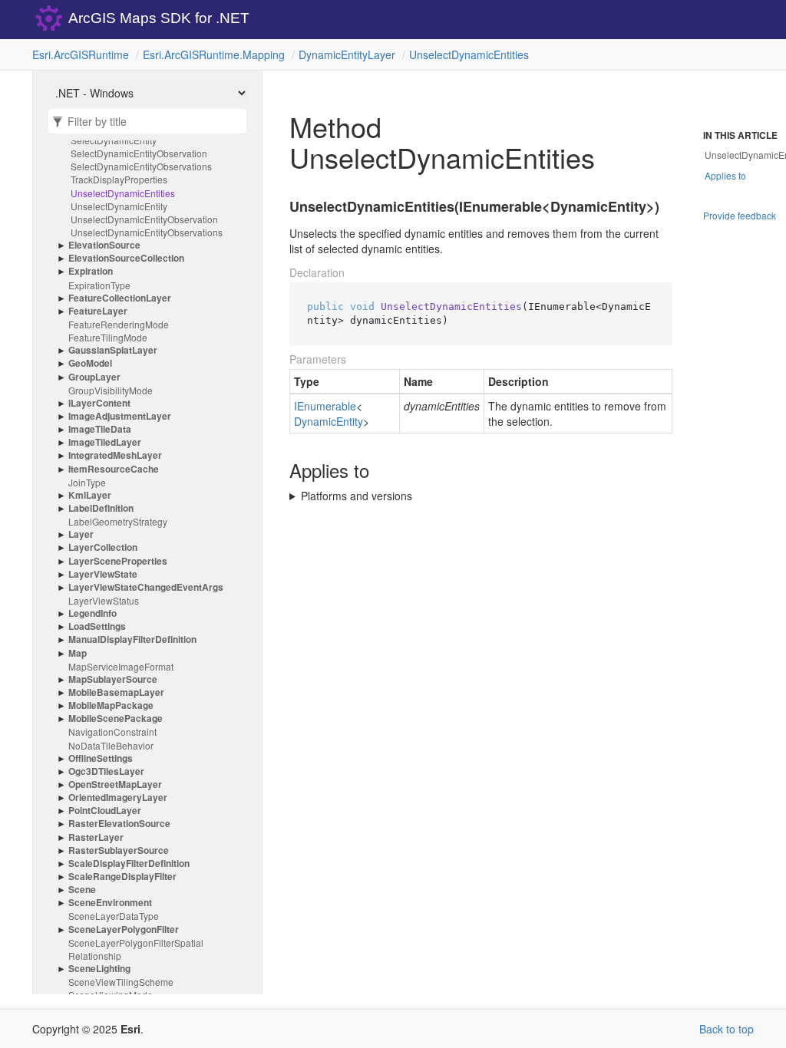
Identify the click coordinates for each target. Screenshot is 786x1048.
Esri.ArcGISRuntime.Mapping (214, 54)
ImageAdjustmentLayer (119, 416)
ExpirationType (99, 285)
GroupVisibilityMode (110, 390)
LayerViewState (102, 574)
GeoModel (90, 363)
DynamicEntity (328, 421)
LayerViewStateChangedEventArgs (145, 587)
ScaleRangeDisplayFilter (122, 876)
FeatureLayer (97, 311)
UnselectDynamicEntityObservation (144, 219)
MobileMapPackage (111, 705)
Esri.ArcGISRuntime (80, 54)
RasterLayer (96, 837)
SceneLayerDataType (113, 915)
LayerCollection (102, 547)
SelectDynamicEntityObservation (139, 153)
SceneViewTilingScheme (120, 981)
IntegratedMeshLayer (115, 455)
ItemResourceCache (113, 469)
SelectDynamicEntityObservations (141, 166)
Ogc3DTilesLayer (106, 771)
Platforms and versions (356, 495)
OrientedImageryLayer (117, 797)
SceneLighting (99, 968)
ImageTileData (99, 429)
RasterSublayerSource (118, 850)
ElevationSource (104, 245)
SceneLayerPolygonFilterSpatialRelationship (135, 949)
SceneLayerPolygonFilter (123, 929)
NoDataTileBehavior (111, 745)
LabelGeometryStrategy (117, 521)
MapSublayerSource (112, 679)
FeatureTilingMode (107, 337)
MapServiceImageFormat (120, 666)
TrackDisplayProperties (119, 179)
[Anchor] (280, 207)
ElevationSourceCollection (126, 258)
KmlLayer (89, 495)
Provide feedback (739, 215)
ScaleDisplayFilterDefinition (129, 863)
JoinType (87, 482)
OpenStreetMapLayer (115, 784)
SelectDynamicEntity (114, 140)
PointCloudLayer (104, 810)
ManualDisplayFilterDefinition (132, 639)
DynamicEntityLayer (347, 54)
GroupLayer (94, 377)
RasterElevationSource (119, 823)
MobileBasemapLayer (116, 692)
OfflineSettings (100, 758)
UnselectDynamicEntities (469, 54)
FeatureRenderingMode (118, 324)
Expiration (90, 271)
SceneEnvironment (110, 902)
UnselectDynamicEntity (119, 206)
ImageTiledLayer (104, 442)
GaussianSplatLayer (112, 350)
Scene (82, 889)
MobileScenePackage (115, 718)
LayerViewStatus (103, 600)
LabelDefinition (101, 508)
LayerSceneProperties (117, 561)
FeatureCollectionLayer (119, 298)
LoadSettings (97, 626)
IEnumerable (325, 406)
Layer (81, 534)
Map (77, 653)
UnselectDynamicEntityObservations (147, 232)
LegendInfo (92, 613)
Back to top (726, 1028)
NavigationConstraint (112, 731)
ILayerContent (99, 403)
